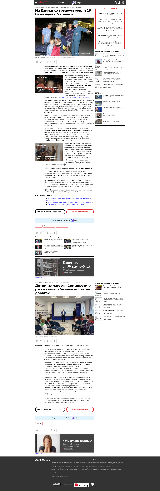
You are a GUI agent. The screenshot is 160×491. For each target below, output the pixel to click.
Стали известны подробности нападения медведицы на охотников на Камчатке (110, 28)
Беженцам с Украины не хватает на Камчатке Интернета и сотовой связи (53, 247)
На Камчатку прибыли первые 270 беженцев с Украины (82, 246)
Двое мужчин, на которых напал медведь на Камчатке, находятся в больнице (110, 21)
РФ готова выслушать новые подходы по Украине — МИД (111, 120)
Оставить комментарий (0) (80, 211)
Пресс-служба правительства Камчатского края (60, 57)
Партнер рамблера (67, 484)
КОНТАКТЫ (79, 459)
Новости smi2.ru (41, 277)
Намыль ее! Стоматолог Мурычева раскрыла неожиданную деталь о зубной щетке (113, 86)
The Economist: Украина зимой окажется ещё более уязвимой (111, 102)
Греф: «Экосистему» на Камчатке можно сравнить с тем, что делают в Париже (110, 43)
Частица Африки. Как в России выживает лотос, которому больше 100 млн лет (113, 306)
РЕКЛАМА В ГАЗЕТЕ (69, 459)
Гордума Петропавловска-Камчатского (46, 336)
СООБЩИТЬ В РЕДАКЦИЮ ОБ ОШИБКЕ (94, 459)
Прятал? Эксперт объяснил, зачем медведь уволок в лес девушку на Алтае (113, 299)
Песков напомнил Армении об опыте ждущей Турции (113, 96)
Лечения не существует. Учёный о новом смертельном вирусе (112, 72)
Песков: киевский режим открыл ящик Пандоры (112, 108)
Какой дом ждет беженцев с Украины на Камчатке (51, 252)
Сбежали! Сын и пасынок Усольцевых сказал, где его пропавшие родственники (114, 318)
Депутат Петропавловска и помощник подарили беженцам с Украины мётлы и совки (82, 241)
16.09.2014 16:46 (39, 7)
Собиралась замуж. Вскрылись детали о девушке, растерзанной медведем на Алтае (112, 80)
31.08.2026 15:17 (39, 282)
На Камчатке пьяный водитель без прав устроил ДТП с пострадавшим (110, 36)
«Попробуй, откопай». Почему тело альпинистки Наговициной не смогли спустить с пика (113, 61)
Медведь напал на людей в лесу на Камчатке (110, 13)
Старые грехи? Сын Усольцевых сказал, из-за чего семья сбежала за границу (113, 67)
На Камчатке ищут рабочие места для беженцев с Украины (52, 240)
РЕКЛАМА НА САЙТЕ (56, 459)
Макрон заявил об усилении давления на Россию (111, 114)
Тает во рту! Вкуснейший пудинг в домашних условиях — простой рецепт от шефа (113, 287)
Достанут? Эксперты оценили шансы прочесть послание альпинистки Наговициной (114, 293)
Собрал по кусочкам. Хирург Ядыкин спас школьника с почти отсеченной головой (114, 55)
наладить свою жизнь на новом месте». (74, 97)
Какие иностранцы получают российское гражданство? (69, 202)
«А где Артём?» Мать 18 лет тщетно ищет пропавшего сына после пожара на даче (113, 312)
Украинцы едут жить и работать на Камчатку (65, 204)
